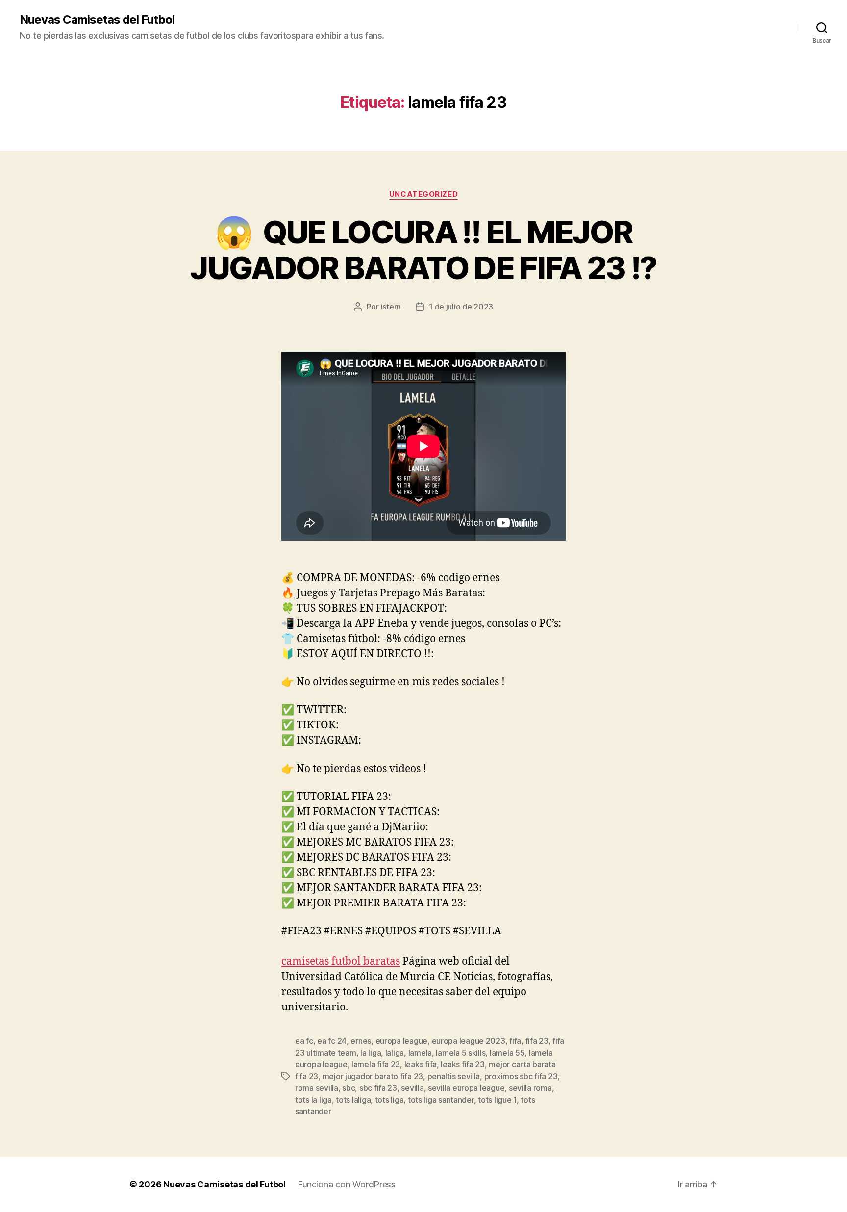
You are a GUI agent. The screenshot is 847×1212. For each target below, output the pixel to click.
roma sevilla (316, 1088)
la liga (370, 1052)
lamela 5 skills (460, 1052)
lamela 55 (507, 1052)
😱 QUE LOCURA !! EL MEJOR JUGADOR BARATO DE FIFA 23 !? (423, 249)
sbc (348, 1088)
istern (391, 306)
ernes (360, 1041)
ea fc (304, 1041)
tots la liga (313, 1100)
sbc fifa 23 (378, 1088)
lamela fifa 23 (375, 1064)
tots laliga (353, 1100)
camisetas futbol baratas (340, 961)
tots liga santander (441, 1100)
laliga (394, 1052)
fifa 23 (536, 1041)
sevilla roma (530, 1088)
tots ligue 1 (497, 1100)
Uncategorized (423, 194)
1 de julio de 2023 (461, 306)
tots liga (389, 1100)
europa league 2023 (468, 1041)
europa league (401, 1041)
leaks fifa (420, 1064)
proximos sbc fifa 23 (521, 1076)
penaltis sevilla (453, 1076)
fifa (515, 1041)
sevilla (412, 1088)
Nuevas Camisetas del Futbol (97, 20)
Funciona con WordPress (347, 1184)
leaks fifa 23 (463, 1064)
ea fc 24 (332, 1041)
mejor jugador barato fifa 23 (373, 1076)
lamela (420, 1052)
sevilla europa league (466, 1088)
